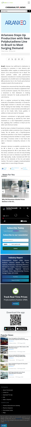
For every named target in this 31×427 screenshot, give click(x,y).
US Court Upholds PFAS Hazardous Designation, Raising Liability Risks (17, 356)
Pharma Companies (8, 408)
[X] (12, 59)
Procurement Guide (8, 410)
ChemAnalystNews (15, 7)
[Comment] (22, 59)
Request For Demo (15, 280)
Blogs (4, 412)
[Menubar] (29, 2)
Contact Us (5, 392)
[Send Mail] (18, 59)
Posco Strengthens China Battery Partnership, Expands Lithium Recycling (18, 339)
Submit (15, 248)
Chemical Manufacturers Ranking (11, 405)
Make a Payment (7, 399)
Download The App (7, 395)
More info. (7, 421)
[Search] (26, 11)
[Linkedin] (15, 59)
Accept (4, 425)
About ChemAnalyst (8, 390)
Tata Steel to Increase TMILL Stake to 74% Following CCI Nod (19, 347)
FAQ (4, 397)
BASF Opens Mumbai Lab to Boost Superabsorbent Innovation (17, 373)
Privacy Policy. (19, 418)
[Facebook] (9, 59)
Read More (15, 303)
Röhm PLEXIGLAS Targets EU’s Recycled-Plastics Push (18, 364)
